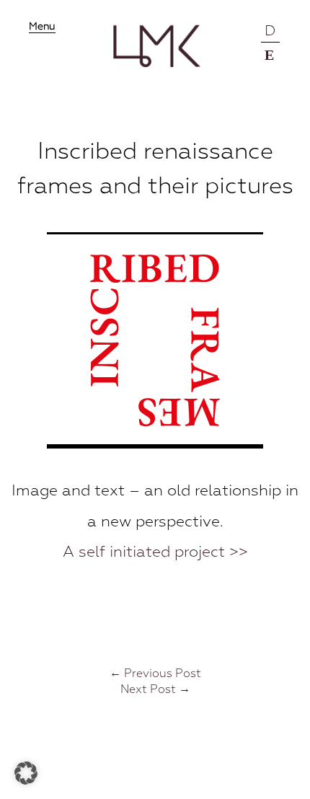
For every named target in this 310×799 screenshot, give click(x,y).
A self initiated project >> (155, 552)
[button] (26, 773)
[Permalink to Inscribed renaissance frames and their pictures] (155, 445)
